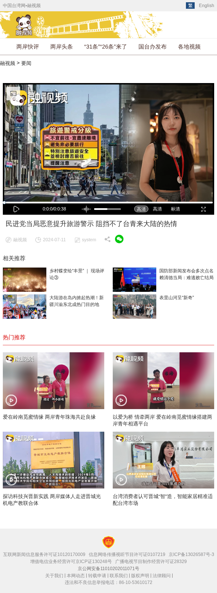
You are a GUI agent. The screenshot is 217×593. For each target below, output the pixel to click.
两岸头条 (61, 47)
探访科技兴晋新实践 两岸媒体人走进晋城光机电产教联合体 (52, 500)
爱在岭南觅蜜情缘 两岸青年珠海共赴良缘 (49, 417)
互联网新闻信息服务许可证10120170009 (44, 554)
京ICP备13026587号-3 (191, 554)
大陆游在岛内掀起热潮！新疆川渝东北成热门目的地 (76, 301)
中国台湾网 (14, 5)
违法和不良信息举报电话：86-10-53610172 (108, 582)
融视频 (34, 5)
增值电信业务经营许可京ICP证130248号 (71, 561)
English (206, 5)
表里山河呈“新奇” (176, 297)
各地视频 (189, 47)
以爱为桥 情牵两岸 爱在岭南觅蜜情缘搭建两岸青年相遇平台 (162, 420)
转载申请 (97, 575)
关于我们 (54, 575)
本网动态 (76, 575)
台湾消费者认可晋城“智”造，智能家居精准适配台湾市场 (163, 500)
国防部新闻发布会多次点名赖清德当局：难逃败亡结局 (186, 274)
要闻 (26, 63)
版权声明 (140, 575)
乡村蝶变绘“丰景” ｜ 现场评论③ (76, 274)
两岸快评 (27, 47)
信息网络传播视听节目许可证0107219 (127, 554)
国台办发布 (152, 47)
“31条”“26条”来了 (105, 47)
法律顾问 (162, 575)
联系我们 (119, 575)
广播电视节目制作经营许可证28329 (151, 561)
